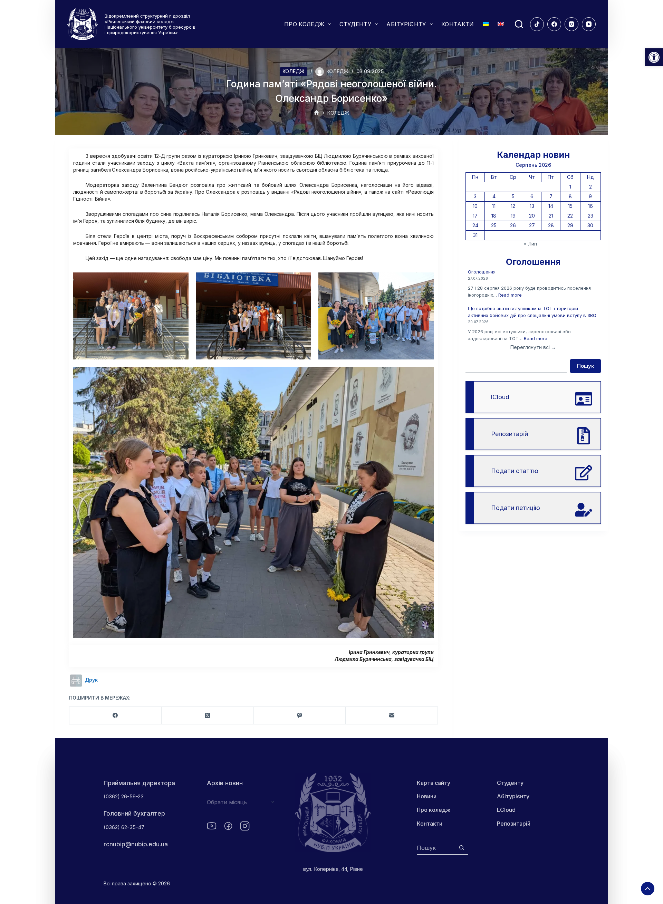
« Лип (530, 244)
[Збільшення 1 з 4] (179, 281)
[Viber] (300, 715)
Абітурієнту (513, 796)
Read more (510, 295)
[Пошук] (519, 24)
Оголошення (482, 272)
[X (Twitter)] (208, 715)
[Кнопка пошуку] (461, 847)
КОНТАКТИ (457, 24)
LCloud (506, 809)
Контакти (429, 823)
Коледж (293, 71)
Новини (426, 796)
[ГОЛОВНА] (316, 113)
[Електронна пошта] (392, 715)
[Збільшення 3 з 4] (424, 281)
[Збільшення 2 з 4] (302, 281)
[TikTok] (537, 24)
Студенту (510, 782)
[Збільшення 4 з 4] (424, 375)
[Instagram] (571, 24)
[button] (654, 57)
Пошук (585, 366)
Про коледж (434, 809)
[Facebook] (554, 24)
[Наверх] (647, 888)
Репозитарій (513, 823)
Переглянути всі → (533, 347)
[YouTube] (589, 24)
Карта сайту (433, 782)
